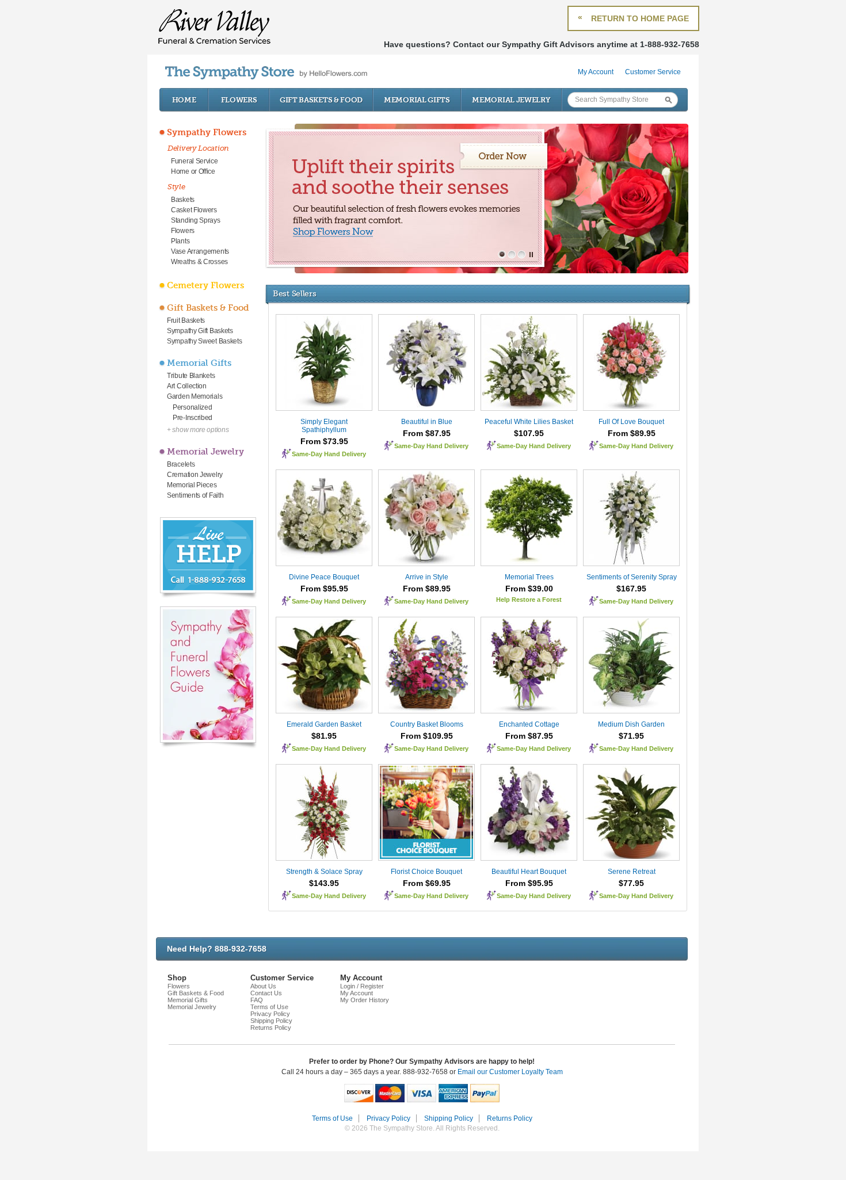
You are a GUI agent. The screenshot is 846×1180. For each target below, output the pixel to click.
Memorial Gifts (417, 100)
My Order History (364, 999)
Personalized (192, 407)
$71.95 (631, 735)
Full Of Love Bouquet (631, 422)
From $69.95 (427, 883)
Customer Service (653, 72)
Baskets (183, 200)
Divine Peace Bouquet (324, 577)
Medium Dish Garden (631, 724)
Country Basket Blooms (426, 724)
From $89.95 (632, 433)
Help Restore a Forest (529, 599)
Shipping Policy (271, 1020)
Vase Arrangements (200, 251)
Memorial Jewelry (511, 100)
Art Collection (187, 386)
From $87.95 (427, 433)
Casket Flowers (194, 210)
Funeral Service (194, 161)
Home (184, 100)
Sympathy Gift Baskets (200, 331)
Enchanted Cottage (529, 724)
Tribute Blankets (191, 376)
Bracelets (181, 464)
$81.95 (324, 735)
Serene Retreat (632, 872)
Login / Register (362, 986)
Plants (180, 241)
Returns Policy (270, 1027)
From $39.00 (529, 588)
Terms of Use (269, 1006)
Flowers (239, 100)
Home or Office (193, 171)
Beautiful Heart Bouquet (528, 872)
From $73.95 (324, 441)
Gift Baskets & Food (321, 100)
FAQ (256, 999)
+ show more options (197, 430)
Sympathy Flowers (206, 132)
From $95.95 (324, 588)
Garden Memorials (194, 396)
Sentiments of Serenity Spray (631, 577)
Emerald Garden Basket (324, 724)
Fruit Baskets (186, 320)
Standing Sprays (195, 220)
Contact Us (266, 993)
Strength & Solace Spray (324, 872)
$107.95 (529, 433)
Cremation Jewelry (195, 475)
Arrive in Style (426, 577)
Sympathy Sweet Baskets (204, 341)
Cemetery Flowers (205, 285)
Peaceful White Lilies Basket (529, 422)
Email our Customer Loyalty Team (510, 1072)
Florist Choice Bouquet (426, 872)
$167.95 (631, 588)
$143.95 (324, 883)
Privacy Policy (270, 1013)
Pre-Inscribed (192, 418)
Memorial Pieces (192, 485)
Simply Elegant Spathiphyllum (324, 426)
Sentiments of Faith (195, 495)
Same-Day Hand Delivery (329, 453)
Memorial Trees (529, 577)
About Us (263, 986)
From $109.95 (427, 735)
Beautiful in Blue (426, 422)
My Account (595, 72)
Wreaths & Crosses (199, 262)
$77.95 (631, 883)
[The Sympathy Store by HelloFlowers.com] (266, 72)
